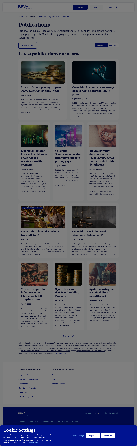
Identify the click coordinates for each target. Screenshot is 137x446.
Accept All (108, 436)
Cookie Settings (78, 436)
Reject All (93, 436)
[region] (68, 435)
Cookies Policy (33, 443)
